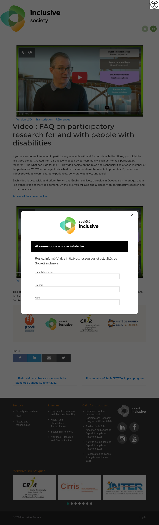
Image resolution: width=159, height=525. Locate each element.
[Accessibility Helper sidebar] (154, 4)
